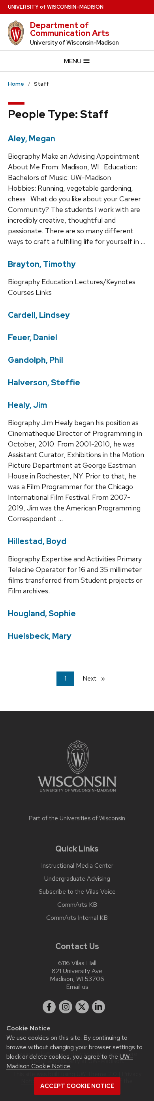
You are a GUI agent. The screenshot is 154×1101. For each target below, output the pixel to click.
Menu (73, 61)
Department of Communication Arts (69, 29)
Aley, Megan (31, 138)
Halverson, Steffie (44, 382)
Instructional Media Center (77, 866)
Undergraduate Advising (77, 879)
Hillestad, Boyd (37, 541)
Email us (77, 987)
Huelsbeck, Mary (39, 636)
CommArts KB (77, 905)
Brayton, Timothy (42, 264)
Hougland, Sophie (42, 613)
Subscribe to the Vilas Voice (77, 892)
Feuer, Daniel (32, 337)
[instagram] (65, 1007)
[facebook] (49, 1007)
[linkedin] (98, 1007)
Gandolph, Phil (35, 360)
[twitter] (82, 1007)
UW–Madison (55, 7)
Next (97, 678)
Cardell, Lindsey (39, 315)
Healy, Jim (27, 405)
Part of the (77, 818)
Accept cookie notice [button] (77, 1086)
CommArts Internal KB (77, 918)
